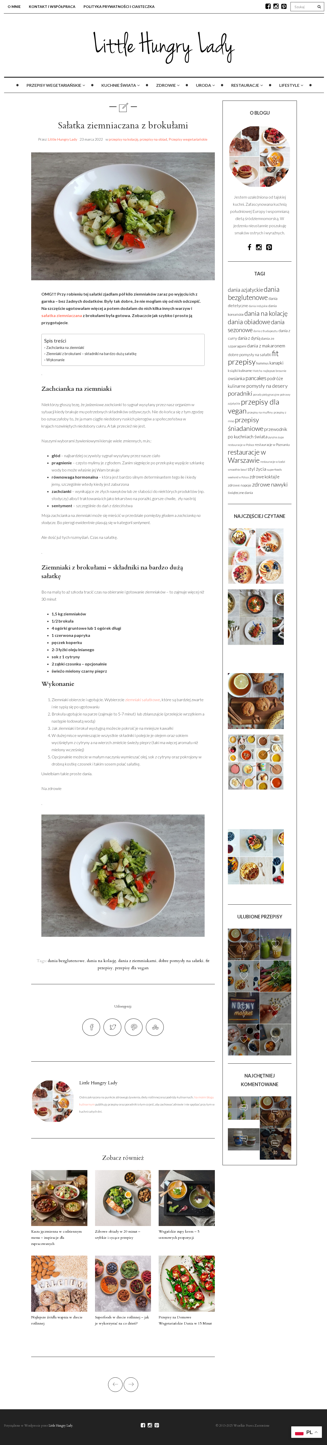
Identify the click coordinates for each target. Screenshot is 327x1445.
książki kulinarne (240, 371)
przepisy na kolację (123, 139)
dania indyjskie (258, 306)
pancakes (256, 378)
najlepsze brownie (274, 371)
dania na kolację (101, 961)
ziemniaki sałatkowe (142, 699)
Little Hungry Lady (62, 139)
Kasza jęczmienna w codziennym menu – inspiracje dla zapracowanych (56, 1237)
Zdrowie (166, 85)
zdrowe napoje (239, 485)
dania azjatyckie (245, 290)
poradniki (240, 393)
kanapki (277, 363)
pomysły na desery (267, 386)
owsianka (236, 378)
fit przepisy (253, 357)
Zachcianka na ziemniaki (65, 347)
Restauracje (245, 85)
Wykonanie (55, 360)
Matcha (257, 370)
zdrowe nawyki (270, 484)
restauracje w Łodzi (272, 462)
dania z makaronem (266, 345)
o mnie (14, 6)
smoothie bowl (237, 469)
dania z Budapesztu (265, 331)
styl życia (257, 469)
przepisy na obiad (153, 139)
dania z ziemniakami (137, 961)
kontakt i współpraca (52, 6)
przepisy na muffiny (260, 412)
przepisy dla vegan (132, 968)
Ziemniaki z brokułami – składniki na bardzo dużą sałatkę (91, 353)
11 (275, 952)
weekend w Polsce (238, 477)
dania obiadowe (249, 321)
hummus (262, 363)
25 (243, 1119)
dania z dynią (249, 338)
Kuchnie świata (118, 85)
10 (275, 984)
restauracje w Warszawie (247, 456)
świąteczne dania (240, 493)
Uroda (203, 85)
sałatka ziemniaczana (61, 315)
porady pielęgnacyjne (266, 394)
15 (275, 1152)
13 (243, 952)
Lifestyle (289, 85)
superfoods (274, 469)
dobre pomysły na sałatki (181, 961)
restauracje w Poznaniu (272, 445)
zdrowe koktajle (264, 476)
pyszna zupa (276, 437)
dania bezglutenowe (66, 961)
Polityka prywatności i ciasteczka (119, 6)
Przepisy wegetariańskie (54, 85)
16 (275, 1120)
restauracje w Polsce (241, 445)
